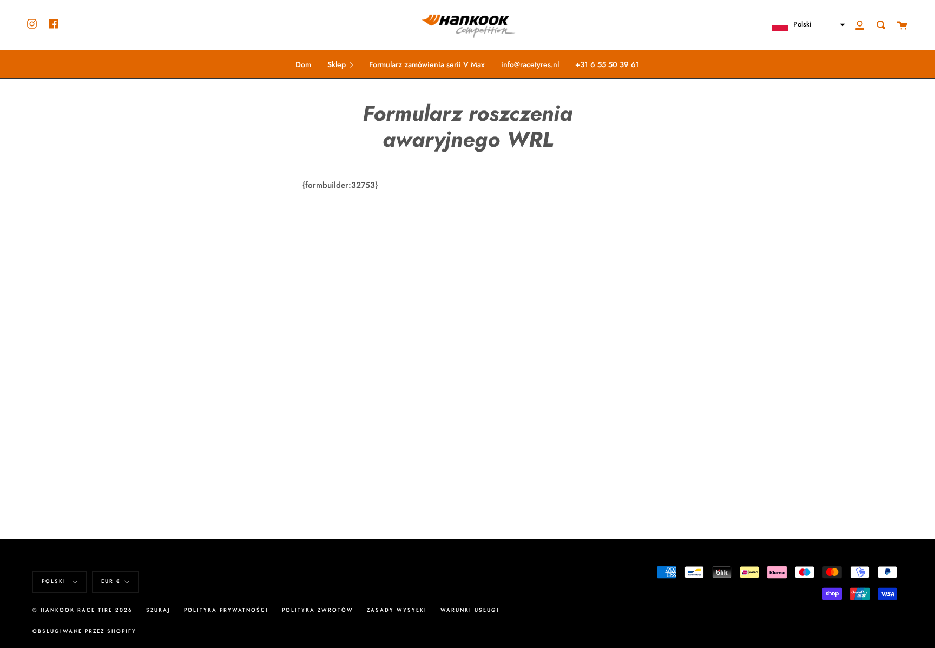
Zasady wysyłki (397, 610)
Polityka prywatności (226, 610)
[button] (804, 25)
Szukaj (158, 610)
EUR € (111, 581)
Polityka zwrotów (317, 610)
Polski (55, 581)
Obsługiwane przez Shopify (84, 631)
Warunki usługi (469, 610)
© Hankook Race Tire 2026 (82, 610)
